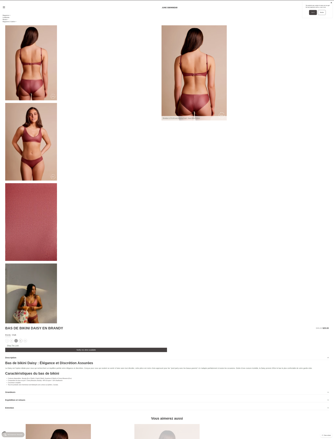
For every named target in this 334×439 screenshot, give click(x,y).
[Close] (331, 3)
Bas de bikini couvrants (19, 19)
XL (20, 341)
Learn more (323, 7)
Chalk (14, 335)
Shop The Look (13, 346)
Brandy (8, 335)
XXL (25, 341)
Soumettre (167, 294)
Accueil (7, 19)
